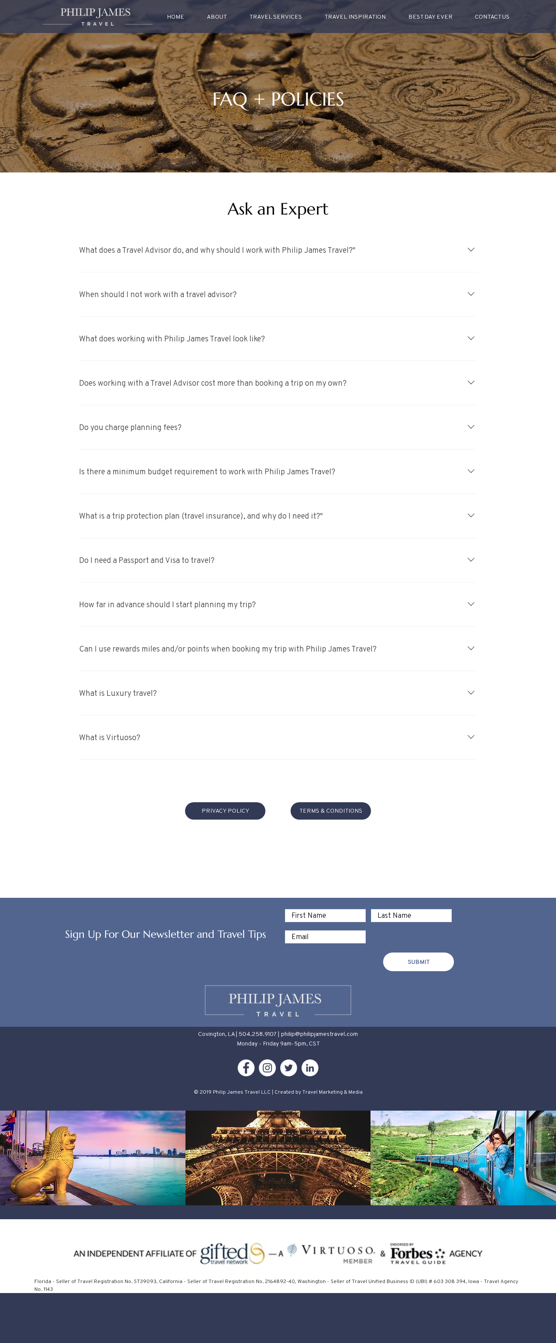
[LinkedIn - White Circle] (309, 1067)
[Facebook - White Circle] (246, 1067)
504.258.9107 (257, 1034)
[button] (355, 16)
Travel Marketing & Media (332, 1091)
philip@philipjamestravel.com (319, 1034)
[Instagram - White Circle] (267, 1067)
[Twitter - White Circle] (288, 1067)
